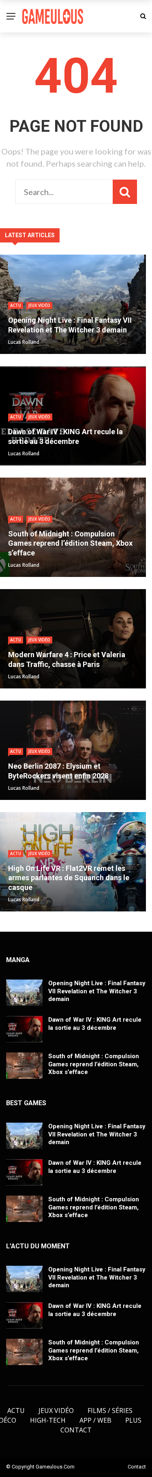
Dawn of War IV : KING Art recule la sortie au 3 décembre (94, 1023)
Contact (76, 1430)
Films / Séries (110, 1410)
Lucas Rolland (23, 342)
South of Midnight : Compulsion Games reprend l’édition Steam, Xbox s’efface (93, 1064)
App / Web (95, 1420)
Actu (15, 305)
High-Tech (48, 1420)
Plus (133, 1420)
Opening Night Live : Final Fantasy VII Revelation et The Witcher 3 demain (97, 991)
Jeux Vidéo (39, 305)
